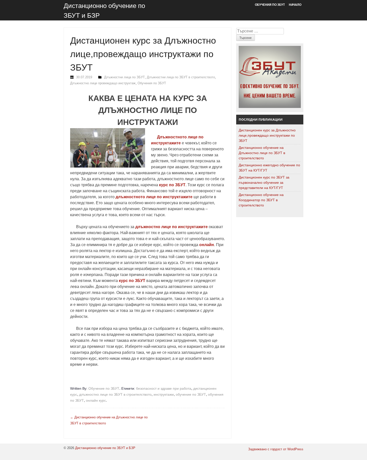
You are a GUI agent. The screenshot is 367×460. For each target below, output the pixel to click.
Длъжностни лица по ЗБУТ (124, 77)
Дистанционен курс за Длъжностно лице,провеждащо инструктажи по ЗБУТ (267, 135)
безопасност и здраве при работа (163, 388)
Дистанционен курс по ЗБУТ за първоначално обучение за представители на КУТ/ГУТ (264, 182)
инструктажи (164, 394)
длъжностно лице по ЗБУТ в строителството (115, 394)
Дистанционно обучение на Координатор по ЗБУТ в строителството (261, 200)
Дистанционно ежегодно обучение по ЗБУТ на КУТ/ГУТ (269, 167)
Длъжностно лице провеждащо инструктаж (103, 83)
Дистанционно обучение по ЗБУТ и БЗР (105, 448)
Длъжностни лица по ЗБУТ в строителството (181, 77)
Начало (295, 5)
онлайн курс (96, 400)
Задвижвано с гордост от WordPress (275, 449)
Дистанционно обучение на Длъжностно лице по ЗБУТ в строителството (262, 153)
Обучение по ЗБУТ (103, 388)
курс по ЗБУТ (132, 280)
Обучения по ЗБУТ (270, 5)
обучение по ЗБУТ (191, 394)
